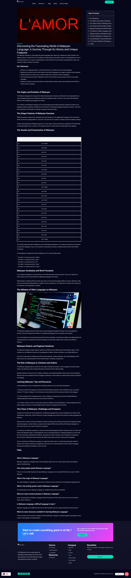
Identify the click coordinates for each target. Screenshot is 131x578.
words (18, 119)
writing (21, 490)
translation (27, 446)
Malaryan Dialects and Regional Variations (101, 33)
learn (38, 507)
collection (74, 274)
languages (55, 72)
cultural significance (36, 413)
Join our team (64, 3)
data (64, 441)
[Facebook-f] (19, 574)
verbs (68, 281)
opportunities (40, 60)
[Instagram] (29, 574)
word (35, 81)
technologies (33, 446)
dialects (49, 350)
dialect (19, 358)
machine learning (29, 443)
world (46, 70)
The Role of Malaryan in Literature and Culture (101, 36)
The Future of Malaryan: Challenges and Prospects (101, 41)
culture (75, 60)
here (45, 446)
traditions (59, 373)
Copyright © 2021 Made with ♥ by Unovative (103, 573)
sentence (35, 126)
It (26, 57)
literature (30, 62)
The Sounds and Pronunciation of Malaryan (101, 26)
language (27, 55)
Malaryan (20, 43)
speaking (25, 396)
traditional (73, 339)
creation (56, 119)
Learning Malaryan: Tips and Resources (100, 38)
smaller (71, 415)
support (49, 424)
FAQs (92, 43)
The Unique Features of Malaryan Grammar (101, 23)
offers (61, 430)
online (22, 402)
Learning (67, 57)
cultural (19, 339)
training (68, 441)
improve (34, 398)
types (71, 441)
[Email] (127, 574)
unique (43, 55)
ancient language (21, 98)
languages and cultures (51, 276)
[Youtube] (26, 574)
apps (18, 405)
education (19, 424)
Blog (49, 3)
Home (34, 3)
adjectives (74, 281)
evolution (21, 104)
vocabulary (41, 57)
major (25, 356)
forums (30, 405)
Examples (31, 339)
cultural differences (73, 352)
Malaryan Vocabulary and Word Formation (101, 28)
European (53, 107)
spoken (56, 55)
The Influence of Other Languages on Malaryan (101, 31)
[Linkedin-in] (21, 574)
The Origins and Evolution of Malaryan (100, 21)
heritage (61, 369)
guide (59, 253)
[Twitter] (24, 574)
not (52, 70)
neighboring (28, 100)
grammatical (24, 126)
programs (25, 424)
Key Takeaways (94, 18)
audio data (46, 443)
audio (61, 441)
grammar (51, 57)
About (55, 3)
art (64, 435)
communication (55, 126)
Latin (58, 490)
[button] (111, 13)
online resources (43, 402)
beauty (72, 375)
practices (19, 342)
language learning (76, 402)
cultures (43, 100)
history (37, 62)
